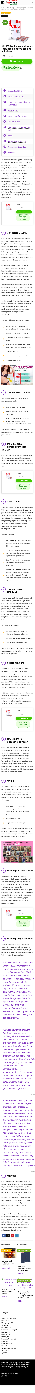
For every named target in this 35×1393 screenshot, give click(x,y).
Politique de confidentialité (9, 1373)
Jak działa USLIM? (15, 91)
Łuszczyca (4, 1332)
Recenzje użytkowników (17, 147)
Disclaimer (4, 1377)
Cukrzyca (4, 1320)
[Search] (32, 2)
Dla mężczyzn (5, 1323)
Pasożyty (4, 1334)
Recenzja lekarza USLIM (17, 141)
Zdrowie (4, 1350)
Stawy (3, 1341)
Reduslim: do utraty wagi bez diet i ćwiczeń (8, 1291)
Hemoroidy (4, 1327)
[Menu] (2, 2)
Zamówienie (18, 61)
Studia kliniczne (14, 122)
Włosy (3, 1346)
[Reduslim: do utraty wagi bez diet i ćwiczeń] (9, 1280)
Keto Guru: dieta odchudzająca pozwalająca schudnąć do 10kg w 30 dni (25, 1295)
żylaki (3, 1353)
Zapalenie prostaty (7, 1348)
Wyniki (10, 136)
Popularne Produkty (7, 1339)
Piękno (3, 1337)
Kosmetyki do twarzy (8, 1330)
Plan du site (23, 1368)
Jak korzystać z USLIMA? (17, 116)
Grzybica (4, 1325)
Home (3, 8)
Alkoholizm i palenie (7, 1318)
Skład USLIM (13, 111)
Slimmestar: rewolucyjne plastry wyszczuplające (24, 1268)
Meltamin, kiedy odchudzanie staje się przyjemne (9, 1263)
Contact (4, 1375)
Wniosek (11, 153)
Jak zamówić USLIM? (16, 97)
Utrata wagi (10, 8)
